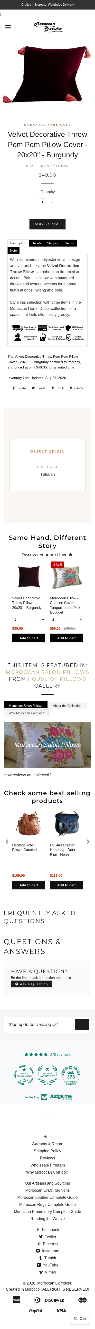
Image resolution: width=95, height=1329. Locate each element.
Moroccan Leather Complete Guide (47, 1197)
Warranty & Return (47, 1144)
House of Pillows (57, 679)
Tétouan (60, 166)
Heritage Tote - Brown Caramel (24, 847)
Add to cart (28, 638)
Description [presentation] (18, 243)
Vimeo (50, 1272)
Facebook (50, 1230)
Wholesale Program (47, 1165)
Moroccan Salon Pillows (47, 672)
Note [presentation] (13, 250)
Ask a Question (33, 984)
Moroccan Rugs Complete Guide (47, 1204)
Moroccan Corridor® (54, 1283)
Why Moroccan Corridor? (26, 713)
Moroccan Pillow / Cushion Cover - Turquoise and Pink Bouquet (65, 605)
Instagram (50, 1251)
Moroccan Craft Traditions (47, 1190)
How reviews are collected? (27, 775)
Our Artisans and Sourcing (47, 1183)
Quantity (47, 192)
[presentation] (7, 841)
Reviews (47, 1158)
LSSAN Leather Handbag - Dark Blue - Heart (62, 850)
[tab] (18, 243)
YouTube (50, 1265)
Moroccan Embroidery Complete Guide (47, 1212)
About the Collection (67, 706)
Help (47, 1137)
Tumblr (49, 1258)
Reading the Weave (47, 1219)
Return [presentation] (69, 243)
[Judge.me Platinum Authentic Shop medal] (47, 1075)
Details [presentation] (36, 243)
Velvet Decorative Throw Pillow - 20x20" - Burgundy (27, 603)
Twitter (50, 1237)
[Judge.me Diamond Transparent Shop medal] (24, 1075)
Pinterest (50, 1244)
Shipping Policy (47, 1151)
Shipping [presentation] (53, 243)
